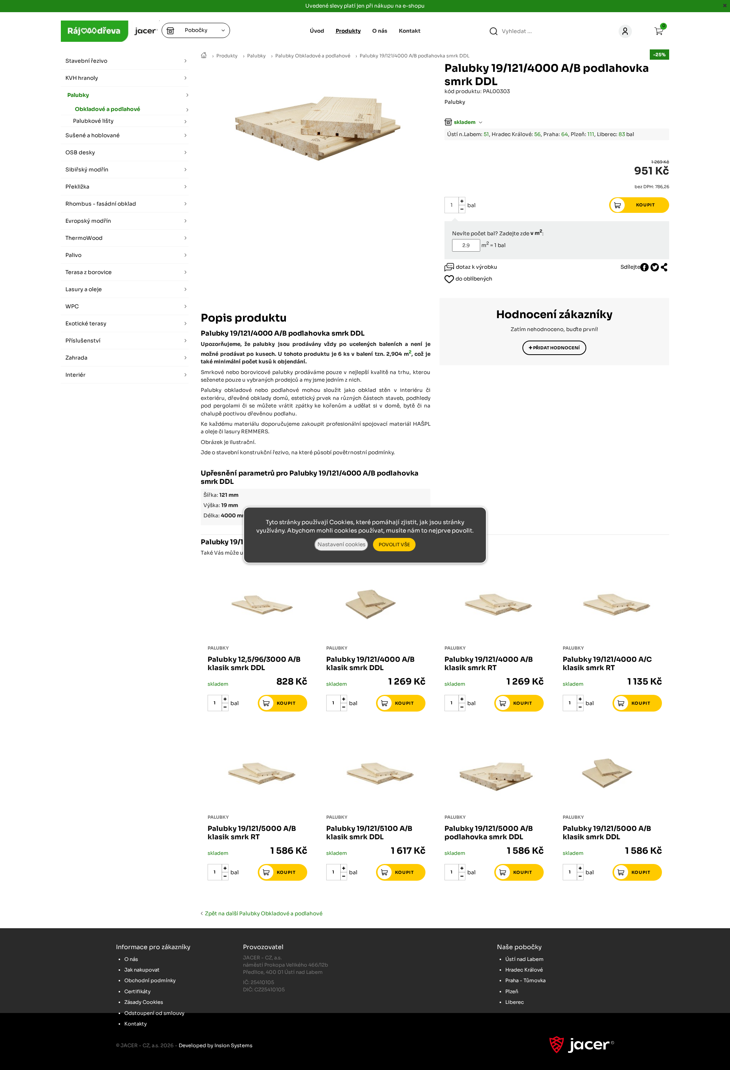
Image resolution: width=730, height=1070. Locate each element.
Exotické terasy (85, 323)
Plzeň (511, 991)
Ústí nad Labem (524, 959)
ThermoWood (84, 238)
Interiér (75, 374)
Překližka (77, 186)
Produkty (227, 56)
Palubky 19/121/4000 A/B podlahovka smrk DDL (415, 56)
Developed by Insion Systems (215, 1045)
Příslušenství (82, 340)
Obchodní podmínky (150, 980)
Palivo (73, 255)
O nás (379, 31)
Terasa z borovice (88, 272)
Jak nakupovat (142, 970)
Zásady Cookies (143, 1002)
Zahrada (76, 357)
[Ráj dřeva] (204, 56)
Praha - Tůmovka (525, 980)
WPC (72, 306)
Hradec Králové (524, 970)
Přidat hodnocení (556, 347)
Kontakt (410, 31)
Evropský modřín (88, 220)
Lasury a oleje (83, 289)
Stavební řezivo (86, 60)
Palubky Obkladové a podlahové (312, 56)
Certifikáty (137, 991)
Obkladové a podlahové (107, 109)
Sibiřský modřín (86, 169)
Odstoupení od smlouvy (154, 1013)
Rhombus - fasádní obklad (100, 203)
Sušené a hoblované (92, 135)
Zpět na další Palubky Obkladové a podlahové (262, 913)
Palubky (256, 56)
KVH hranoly (81, 78)
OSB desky (80, 152)
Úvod (317, 31)
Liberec (514, 1002)
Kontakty (135, 1024)
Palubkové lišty (93, 120)
